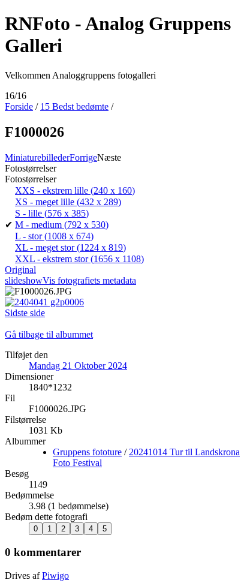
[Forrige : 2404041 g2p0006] (44, 302)
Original (20, 270)
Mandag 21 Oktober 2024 (78, 365)
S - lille (52, 213)
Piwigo (55, 575)
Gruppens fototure (87, 452)
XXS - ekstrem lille (75, 190)
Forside (19, 106)
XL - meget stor (70, 247)
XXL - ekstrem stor (79, 259)
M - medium (62, 225)
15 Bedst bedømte (74, 106)
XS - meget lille (68, 202)
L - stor (54, 236)
